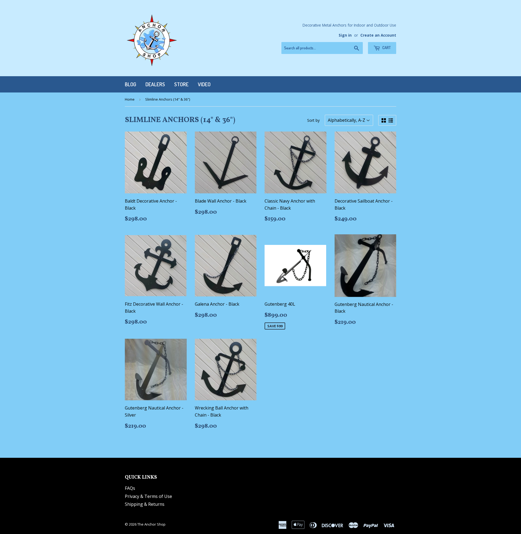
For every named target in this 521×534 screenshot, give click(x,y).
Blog (130, 84)
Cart (386, 47)
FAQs (130, 488)
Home (130, 99)
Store (181, 84)
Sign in (345, 35)
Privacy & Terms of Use (148, 496)
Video (204, 84)
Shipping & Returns (144, 504)
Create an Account (378, 35)
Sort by (313, 120)
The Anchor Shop (151, 524)
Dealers (155, 84)
